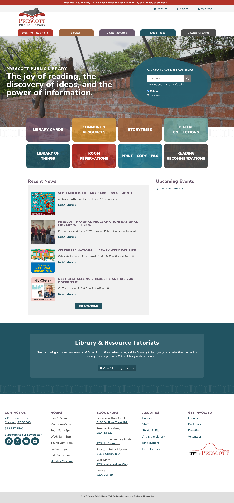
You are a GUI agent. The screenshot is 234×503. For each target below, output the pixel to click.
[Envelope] (35, 441)
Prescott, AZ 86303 (18, 422)
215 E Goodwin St (17, 418)
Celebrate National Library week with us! (97, 250)
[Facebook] (9, 441)
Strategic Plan (151, 430)
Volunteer (194, 437)
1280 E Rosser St (108, 443)
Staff (145, 424)
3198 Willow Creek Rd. (112, 422)
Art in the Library (153, 437)
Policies (147, 418)
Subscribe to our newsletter (23, 435)
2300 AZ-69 (104, 475)
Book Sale (194, 424)
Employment (150, 443)
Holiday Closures (62, 461)
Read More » (67, 205)
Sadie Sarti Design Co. (144, 496)
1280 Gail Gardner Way (112, 464)
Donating (194, 430)
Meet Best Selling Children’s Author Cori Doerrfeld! (96, 280)
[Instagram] (17, 441)
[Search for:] (165, 78)
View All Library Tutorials (118, 368)
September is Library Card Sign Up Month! (96, 193)
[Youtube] (26, 441)
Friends (193, 418)
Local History (151, 449)
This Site (155, 95)
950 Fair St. (104, 433)
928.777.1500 (14, 428)
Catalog (180, 84)
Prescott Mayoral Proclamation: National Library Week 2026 (98, 223)
